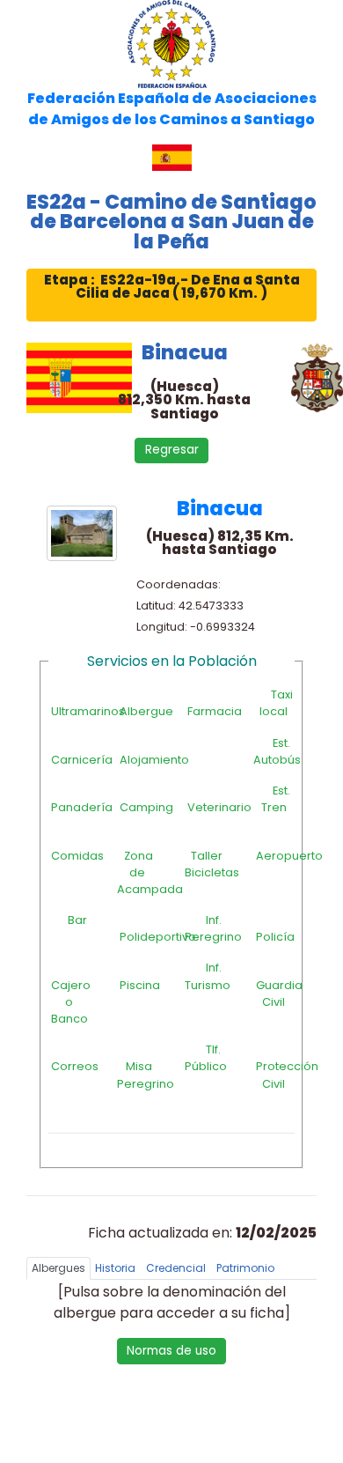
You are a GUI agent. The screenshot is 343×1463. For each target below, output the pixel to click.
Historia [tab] (115, 1267)
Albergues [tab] (58, 1267)
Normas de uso (171, 1350)
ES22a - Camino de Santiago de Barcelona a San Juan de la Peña (171, 221)
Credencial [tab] (176, 1267)
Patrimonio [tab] (245, 1267)
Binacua (185, 352)
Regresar (172, 449)
